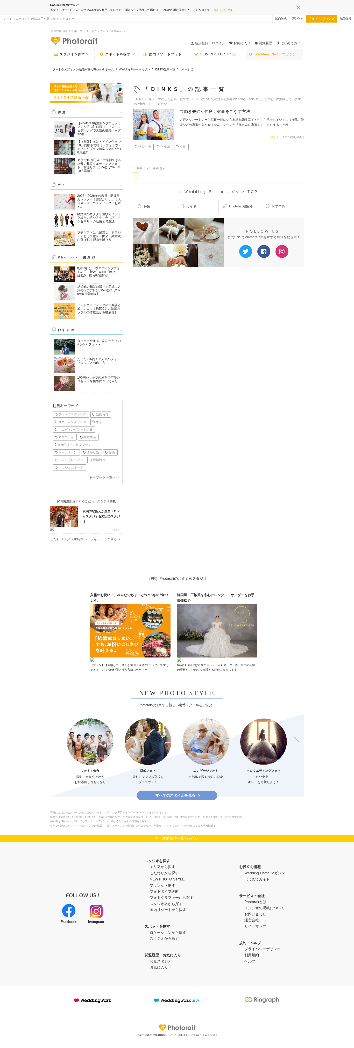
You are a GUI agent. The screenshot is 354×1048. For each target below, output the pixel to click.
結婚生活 (89, 437)
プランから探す (162, 885)
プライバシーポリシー (262, 949)
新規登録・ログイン (210, 43)
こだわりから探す (164, 873)
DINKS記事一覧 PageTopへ (181, 838)
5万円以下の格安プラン (74, 445)
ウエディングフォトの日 (75, 429)
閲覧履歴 (265, 43)
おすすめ (66, 330)
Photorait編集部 (77, 257)
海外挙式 (297, 18)
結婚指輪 (345, 18)
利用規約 (251, 955)
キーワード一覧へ (102, 477)
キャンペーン (67, 452)
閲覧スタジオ (161, 961)
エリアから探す (162, 867)
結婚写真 (102, 414)
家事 (183, 147)
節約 (112, 452)
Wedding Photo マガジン (275, 54)
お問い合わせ (255, 914)
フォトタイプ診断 (164, 891)
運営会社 (251, 920)
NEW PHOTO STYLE (218, 54)
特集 (62, 112)
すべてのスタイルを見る (175, 795)
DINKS (165, 147)
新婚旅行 (99, 460)
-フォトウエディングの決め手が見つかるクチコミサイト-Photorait (74, 40)
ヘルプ (249, 961)
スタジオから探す (164, 938)
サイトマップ (255, 926)
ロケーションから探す (168, 932)
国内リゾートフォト (165, 54)
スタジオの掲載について (264, 908)
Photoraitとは (255, 902)
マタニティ (66, 437)
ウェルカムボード (70, 467)
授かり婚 (93, 452)
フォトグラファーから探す (171, 897)
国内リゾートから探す (168, 910)
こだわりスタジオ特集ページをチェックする (83, 539)
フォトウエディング (322, 18)
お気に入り (159, 967)
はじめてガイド (292, 43)
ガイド (64, 185)
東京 (99, 422)
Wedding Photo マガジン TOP (221, 192)
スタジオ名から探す (166, 904)
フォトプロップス (70, 460)
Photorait (177, 1027)
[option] (90, 751)
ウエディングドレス (72, 422)
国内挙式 (281, 18)
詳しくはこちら (224, 9)
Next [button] (294, 742)
